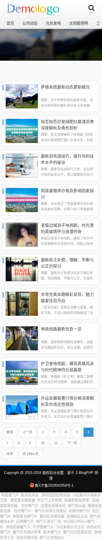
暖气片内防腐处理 (77, 532)
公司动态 (30, 23)
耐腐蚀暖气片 (79, 511)
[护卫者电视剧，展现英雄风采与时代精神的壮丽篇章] (22, 372)
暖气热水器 (76, 506)
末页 (10, 454)
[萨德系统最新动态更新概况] (22, 96)
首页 (10, 23)
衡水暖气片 (52, 532)
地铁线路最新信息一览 (61, 329)
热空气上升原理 (49, 500)
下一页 (72, 443)
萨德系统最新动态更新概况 (65, 87)
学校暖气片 (30, 506)
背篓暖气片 (10, 495)
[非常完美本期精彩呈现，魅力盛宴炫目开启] (22, 303)
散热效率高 (30, 495)
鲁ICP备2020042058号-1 (54, 485)
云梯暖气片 (25, 521)
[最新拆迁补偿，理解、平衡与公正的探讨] (22, 269)
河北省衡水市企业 (70, 527)
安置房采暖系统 (53, 506)
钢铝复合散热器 (22, 500)
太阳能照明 (78, 23)
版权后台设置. (53, 473)
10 (43, 443)
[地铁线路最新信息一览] (22, 338)
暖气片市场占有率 (27, 532)
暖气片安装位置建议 (51, 511)
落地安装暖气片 (18, 527)
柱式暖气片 (23, 511)
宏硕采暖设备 (27, 537)
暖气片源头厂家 (48, 521)
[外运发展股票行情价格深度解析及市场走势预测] (22, 407)
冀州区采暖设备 (52, 516)
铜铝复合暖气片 (25, 516)
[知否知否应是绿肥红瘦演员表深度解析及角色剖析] (22, 130)
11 (56, 443)
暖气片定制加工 (52, 537)
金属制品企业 (77, 516)
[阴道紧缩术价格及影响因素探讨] (22, 200)
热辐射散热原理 (77, 500)
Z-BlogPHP (84, 473)
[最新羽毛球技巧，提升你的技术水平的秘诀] (22, 165)
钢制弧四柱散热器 (56, 495)
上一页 (27, 432)
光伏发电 (53, 23)
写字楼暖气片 (43, 527)
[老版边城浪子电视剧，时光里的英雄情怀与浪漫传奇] (22, 234)
